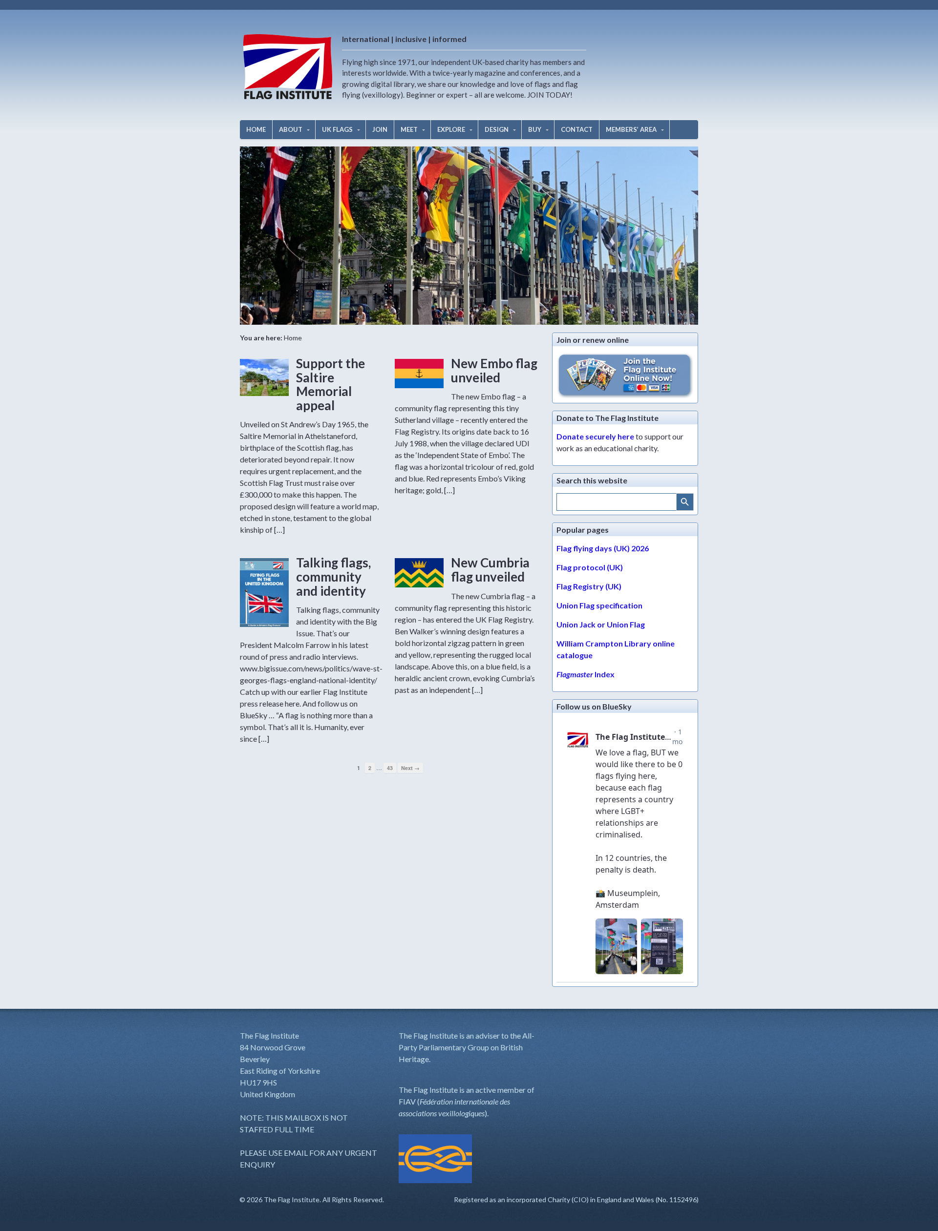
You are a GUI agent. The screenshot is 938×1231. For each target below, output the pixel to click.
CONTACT (577, 129)
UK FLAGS (337, 129)
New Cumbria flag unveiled (490, 569)
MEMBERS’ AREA (631, 129)
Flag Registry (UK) (588, 586)
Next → (410, 768)
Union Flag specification (599, 605)
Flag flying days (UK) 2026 (602, 548)
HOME (256, 129)
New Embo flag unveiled (494, 370)
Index (585, 674)
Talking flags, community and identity (333, 576)
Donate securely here (595, 436)
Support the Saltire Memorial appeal (330, 384)
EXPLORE (451, 129)
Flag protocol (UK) (589, 567)
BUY (534, 129)
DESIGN (497, 129)
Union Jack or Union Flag (600, 624)
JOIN (379, 129)
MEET (409, 129)
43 (390, 768)
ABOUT (290, 129)
